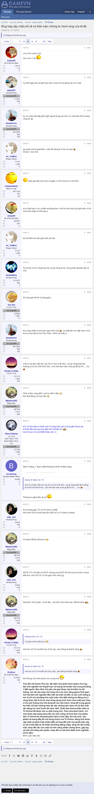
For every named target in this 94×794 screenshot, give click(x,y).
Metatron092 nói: (32, 636)
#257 (89, 567)
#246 (89, 203)
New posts (5, 17)
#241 (89, 47)
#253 (89, 421)
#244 (89, 143)
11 (20, 41)
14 (32, 41)
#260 (89, 659)
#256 (89, 534)
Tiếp (49, 41)
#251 (89, 358)
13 (28, 41)
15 (36, 41)
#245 (89, 173)
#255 (89, 504)
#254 (89, 461)
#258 (89, 596)
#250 (89, 325)
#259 (89, 629)
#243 (89, 110)
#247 (89, 232)
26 (44, 41)
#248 (89, 262)
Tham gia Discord (23, 11)
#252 (89, 388)
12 (24, 41)
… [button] (16, 41)
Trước (6, 41)
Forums (7, 11)
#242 (89, 77)
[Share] (84, 47)
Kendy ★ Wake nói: (33, 480)
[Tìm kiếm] (90, 11)
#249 (89, 292)
